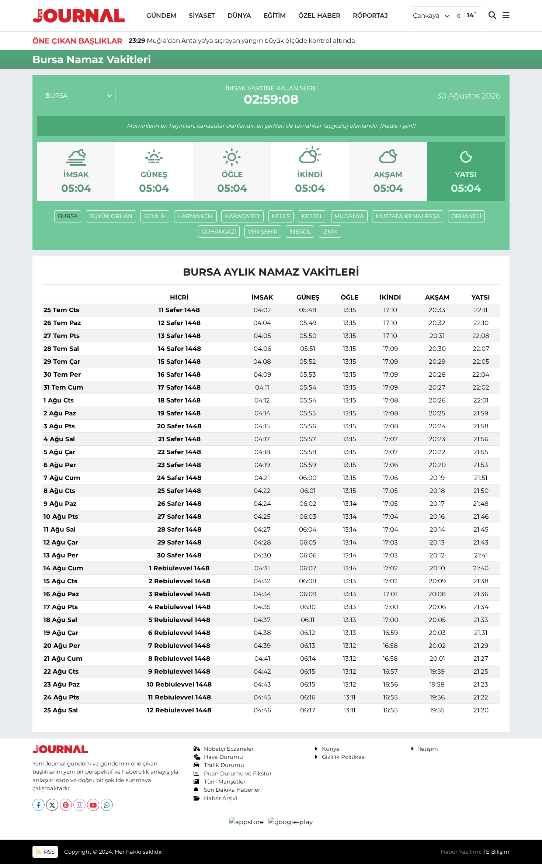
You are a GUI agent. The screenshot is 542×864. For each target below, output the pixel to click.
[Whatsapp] (107, 805)
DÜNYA (239, 15)
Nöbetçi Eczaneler (229, 749)
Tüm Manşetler (225, 781)
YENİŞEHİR (263, 231)
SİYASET (202, 15)
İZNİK (329, 231)
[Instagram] (79, 805)
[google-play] (291, 821)
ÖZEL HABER (319, 15)
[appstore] (247, 821)
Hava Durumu (223, 757)
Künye (331, 749)
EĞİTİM (275, 15)
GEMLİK (155, 216)
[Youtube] (93, 805)
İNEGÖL (300, 231)
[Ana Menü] (503, 16)
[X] (52, 805)
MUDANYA (349, 216)
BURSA (68, 216)
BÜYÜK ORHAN (110, 216)
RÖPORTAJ (370, 15)
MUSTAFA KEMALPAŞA (408, 216)
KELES (281, 216)
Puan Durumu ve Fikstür (238, 773)
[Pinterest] (66, 805)
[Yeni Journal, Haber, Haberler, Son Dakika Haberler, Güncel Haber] (78, 15)
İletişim (428, 749)
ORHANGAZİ (219, 231)
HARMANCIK (195, 216)
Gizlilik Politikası (344, 757)
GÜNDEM (161, 15)
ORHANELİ (466, 216)
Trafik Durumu (224, 765)
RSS (48, 852)
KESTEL (312, 216)
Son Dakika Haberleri (233, 790)
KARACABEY (242, 216)
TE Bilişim (496, 852)
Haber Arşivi (220, 798)
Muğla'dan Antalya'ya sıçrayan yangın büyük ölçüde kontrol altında (242, 40)
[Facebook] (38, 805)
